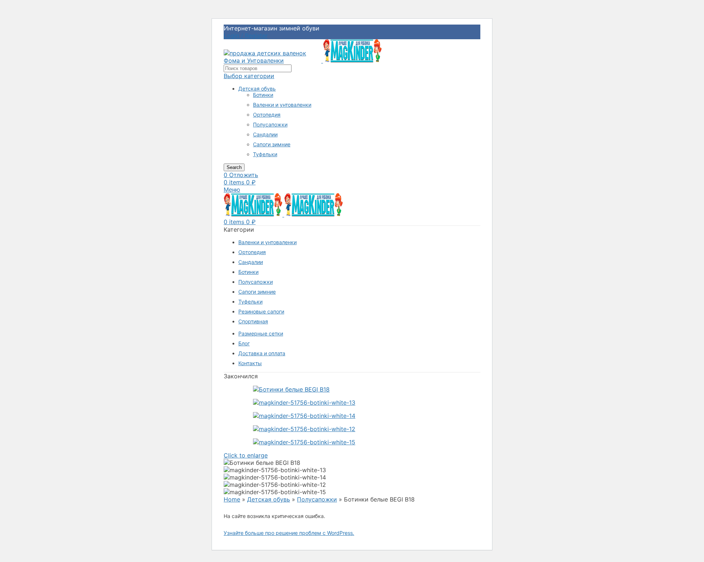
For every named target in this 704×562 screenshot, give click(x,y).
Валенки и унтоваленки (282, 105)
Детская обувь (257, 88)
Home (232, 499)
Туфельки (265, 154)
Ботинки (263, 95)
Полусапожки (270, 124)
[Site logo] (273, 60)
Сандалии (265, 134)
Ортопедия (266, 114)
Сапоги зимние (271, 144)
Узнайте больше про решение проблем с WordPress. (289, 533)
